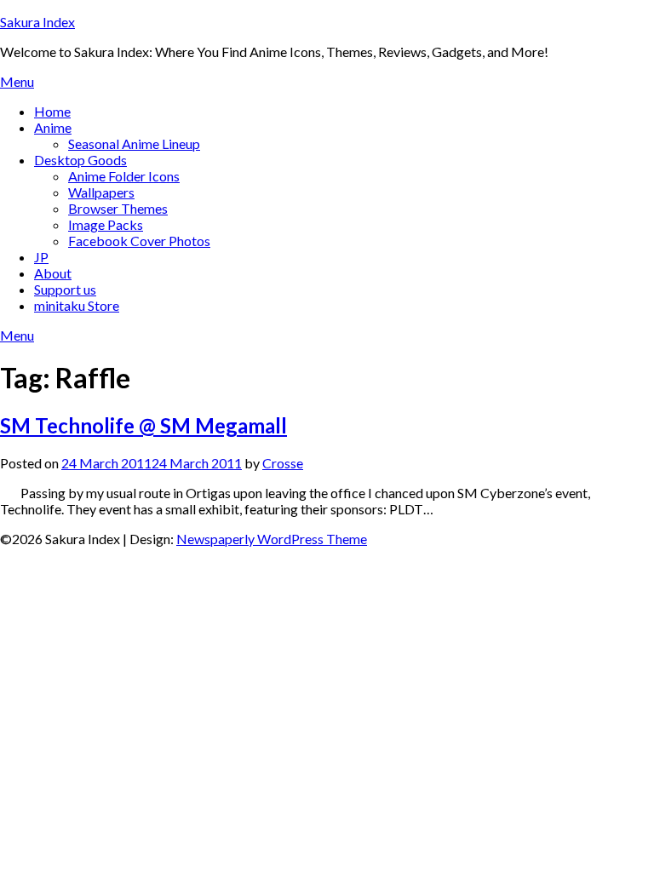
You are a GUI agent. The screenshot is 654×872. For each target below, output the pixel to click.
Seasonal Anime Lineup (134, 143)
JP (41, 257)
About (53, 273)
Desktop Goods (80, 160)
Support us (65, 289)
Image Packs (105, 224)
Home (52, 111)
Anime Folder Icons (124, 176)
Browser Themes (118, 208)
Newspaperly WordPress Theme (271, 539)
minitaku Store (76, 305)
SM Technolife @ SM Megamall (143, 425)
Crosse (282, 463)
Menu (17, 81)
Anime (53, 127)
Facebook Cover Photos (139, 240)
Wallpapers (101, 192)
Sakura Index (37, 22)
